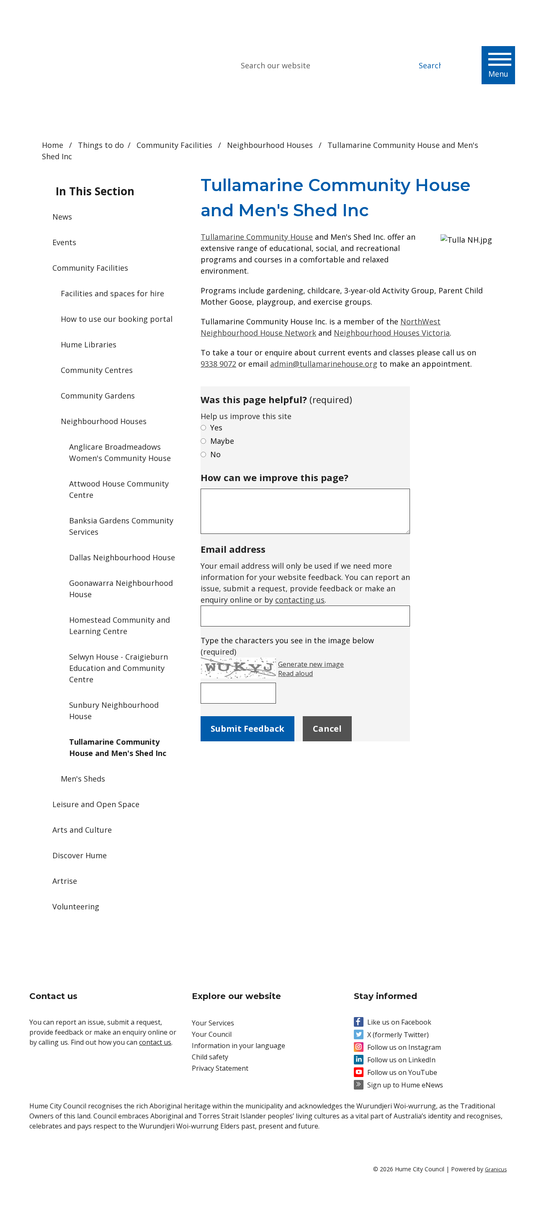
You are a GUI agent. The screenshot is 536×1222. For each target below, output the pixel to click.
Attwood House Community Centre (119, 489)
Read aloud (295, 673)
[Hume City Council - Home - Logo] (91, 66)
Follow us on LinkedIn (401, 1059)
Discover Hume (79, 855)
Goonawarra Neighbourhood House (121, 588)
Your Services (213, 1023)
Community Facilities (175, 145)
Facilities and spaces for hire (112, 293)
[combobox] (440, 12)
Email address (233, 549)
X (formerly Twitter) (398, 1034)
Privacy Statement (220, 1068)
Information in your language (238, 1045)
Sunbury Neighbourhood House (114, 710)
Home (52, 145)
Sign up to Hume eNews (405, 1085)
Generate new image (311, 664)
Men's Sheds (83, 779)
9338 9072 (218, 364)
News (62, 217)
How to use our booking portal (117, 319)
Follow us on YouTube (402, 1072)
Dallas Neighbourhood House (122, 557)
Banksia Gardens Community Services (121, 526)
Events (64, 242)
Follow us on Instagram (404, 1047)
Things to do (101, 145)
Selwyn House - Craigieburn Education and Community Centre (118, 668)
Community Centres (97, 370)
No (215, 454)
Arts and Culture (82, 830)
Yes (216, 427)
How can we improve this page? (274, 477)
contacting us (300, 600)
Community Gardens (98, 396)
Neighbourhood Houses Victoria (392, 333)
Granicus (496, 1169)
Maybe (222, 441)
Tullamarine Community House (257, 237)
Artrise (64, 881)
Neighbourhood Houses (271, 145)
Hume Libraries (88, 344)
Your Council (212, 1034)
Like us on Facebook (399, 1022)
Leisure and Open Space (95, 804)
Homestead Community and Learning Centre (119, 625)
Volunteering (75, 906)
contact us (155, 1042)
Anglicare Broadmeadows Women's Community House (120, 452)
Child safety (210, 1056)
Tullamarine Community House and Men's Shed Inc (117, 747)
